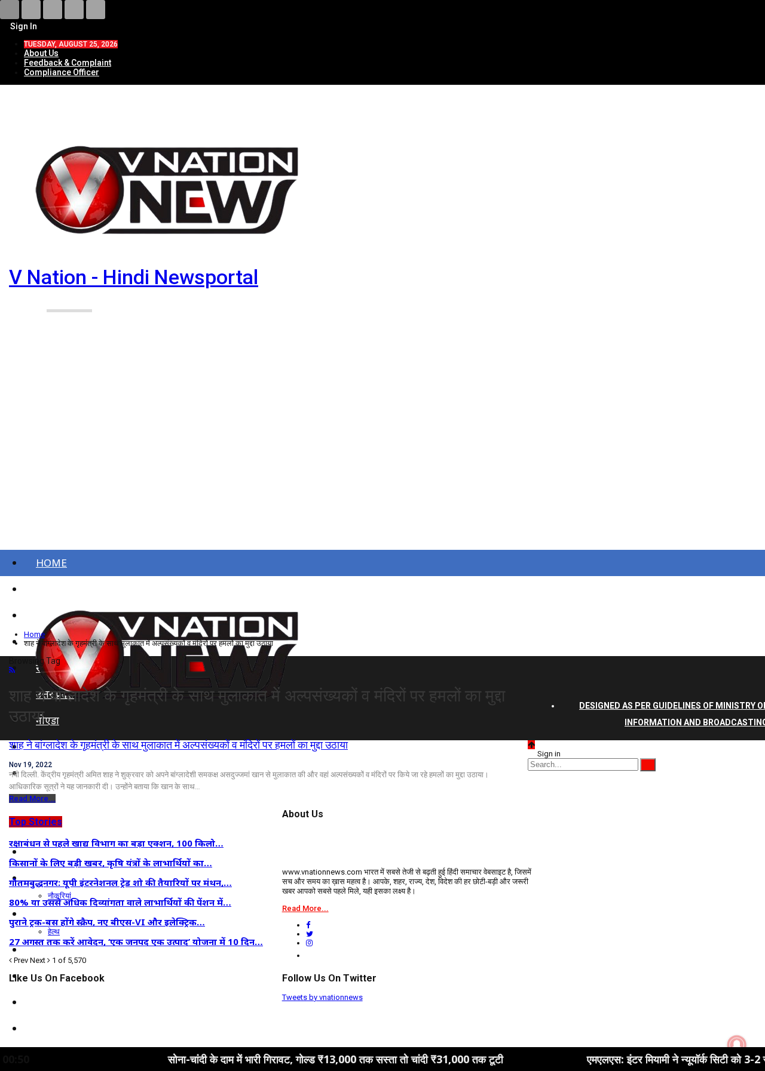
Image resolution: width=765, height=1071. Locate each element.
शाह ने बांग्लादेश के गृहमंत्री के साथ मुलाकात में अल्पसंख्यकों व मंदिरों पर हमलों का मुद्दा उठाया (178, 744)
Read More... (32, 798)
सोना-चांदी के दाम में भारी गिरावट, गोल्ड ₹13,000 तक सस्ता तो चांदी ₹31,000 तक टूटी (302, 1059)
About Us (41, 53)
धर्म (42, 1002)
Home (51, 563)
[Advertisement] (382, 446)
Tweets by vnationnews (322, 997)
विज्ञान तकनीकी (66, 1028)
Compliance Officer (61, 72)
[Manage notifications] (736, 1044)
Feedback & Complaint (67, 62)
